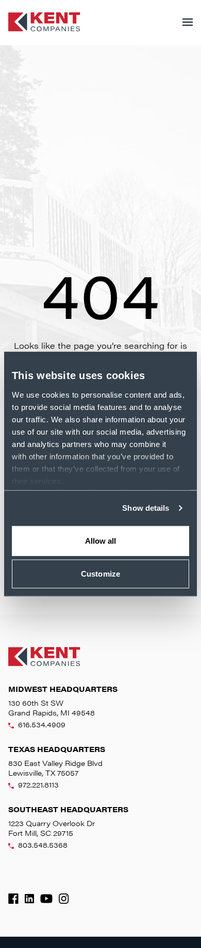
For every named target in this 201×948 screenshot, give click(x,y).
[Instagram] (64, 898)
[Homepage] (44, 22)
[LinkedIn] (29, 898)
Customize (100, 573)
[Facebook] (13, 898)
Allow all (100, 540)
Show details (145, 508)
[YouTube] (46, 898)
